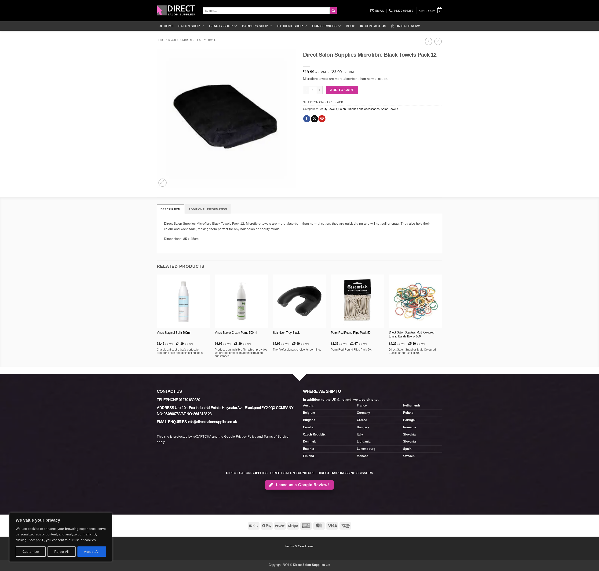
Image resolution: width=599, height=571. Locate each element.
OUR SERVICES (324, 26)
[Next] (442, 320)
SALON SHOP (189, 26)
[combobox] (266, 10)
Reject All (61, 551)
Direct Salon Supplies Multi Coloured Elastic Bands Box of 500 (411, 334)
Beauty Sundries (180, 40)
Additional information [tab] (207, 209)
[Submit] (333, 11)
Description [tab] (170, 209)
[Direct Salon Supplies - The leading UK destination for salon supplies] (176, 10)
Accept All (91, 551)
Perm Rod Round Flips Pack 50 (350, 332)
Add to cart (342, 90)
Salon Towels (389, 109)
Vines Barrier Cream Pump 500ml (236, 332)
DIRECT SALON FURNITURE (292, 473)
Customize (30, 551)
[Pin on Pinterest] (321, 118)
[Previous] (157, 320)
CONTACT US (375, 26)
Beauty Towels (206, 40)
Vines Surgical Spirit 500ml (173, 332)
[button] (430, 11)
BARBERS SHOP (255, 26)
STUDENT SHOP (290, 26)
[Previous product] (438, 41)
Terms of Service (276, 436)
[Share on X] (314, 118)
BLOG (350, 26)
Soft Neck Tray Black (286, 332)
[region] (60, 537)
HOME (169, 26)
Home (160, 40)
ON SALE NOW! (407, 26)
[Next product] (428, 41)
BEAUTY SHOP (221, 26)
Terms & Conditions (299, 546)
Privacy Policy (246, 436)
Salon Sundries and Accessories (359, 109)
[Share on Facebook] (306, 118)
